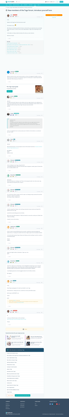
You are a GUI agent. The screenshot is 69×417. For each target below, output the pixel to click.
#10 (41, 228)
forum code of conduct (20, 302)
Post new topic (54, 15)
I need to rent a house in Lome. (12, 52)
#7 (41, 176)
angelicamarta (13, 226)
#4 (41, 115)
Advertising (8, 405)
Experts (36, 405)
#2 (41, 73)
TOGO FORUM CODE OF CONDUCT (13, 46)
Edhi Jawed (12, 160)
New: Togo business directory (12, 47)
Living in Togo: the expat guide (12, 43)
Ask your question (10, 395)
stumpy (11, 113)
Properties (25, 4)
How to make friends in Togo (12, 49)
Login (57, 1)
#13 (41, 282)
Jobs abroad (22, 407)
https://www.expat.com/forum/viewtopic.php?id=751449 (16, 319)
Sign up (61, 1)
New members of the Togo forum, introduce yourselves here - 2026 (18, 44)
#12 (41, 262)
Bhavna (15, 300)
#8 (41, 191)
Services (10, 4)
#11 (41, 249)
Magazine (48, 1)
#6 (41, 162)
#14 (41, 312)
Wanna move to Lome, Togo (11, 51)
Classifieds (30, 4)
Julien (11, 310)
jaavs (11, 280)
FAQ (35, 403)
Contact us (7, 403)
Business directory (16, 4)
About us (7, 407)
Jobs (21, 4)
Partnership (8, 408)
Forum (35, 4)
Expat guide (22, 405)
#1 (41, 16)
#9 (41, 206)
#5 (41, 141)
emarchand (12, 71)
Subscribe (54, 17)
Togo (6, 4)
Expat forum (22, 403)
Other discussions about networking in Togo (22, 395)
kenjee (11, 139)
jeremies (12, 96)
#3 (41, 98)
